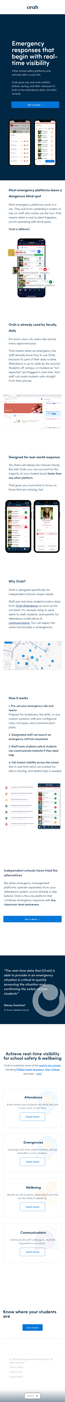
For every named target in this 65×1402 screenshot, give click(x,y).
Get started (33, 1327)
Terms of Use (15, 1371)
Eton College (52, 1069)
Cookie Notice (16, 1376)
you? (39, 1073)
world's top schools (50, 1065)
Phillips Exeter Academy (30, 1069)
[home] (32, 7)
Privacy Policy (16, 1367)
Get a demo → (35, 104)
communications (19, 623)
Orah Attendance (27, 606)
